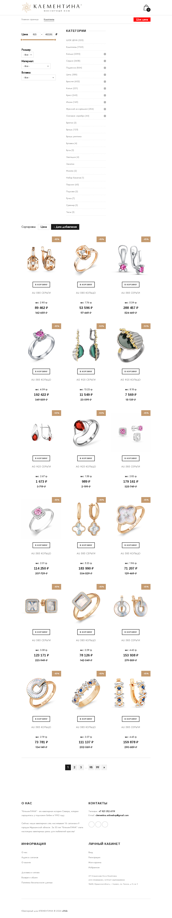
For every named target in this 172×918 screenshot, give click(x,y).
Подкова (70, 191)
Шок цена (142, 19)
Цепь (68, 74)
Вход (91, 852)
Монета (69, 170)
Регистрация (94, 857)
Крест (69, 95)
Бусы (68, 150)
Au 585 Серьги (41, 292)
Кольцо (69, 54)
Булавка (70, 143)
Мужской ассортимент (77, 109)
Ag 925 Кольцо (131, 379)
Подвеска (71, 67)
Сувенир (70, 205)
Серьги (69, 60)
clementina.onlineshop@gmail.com (112, 815)
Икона (69, 102)
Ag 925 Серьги (86, 379)
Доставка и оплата (30, 872)
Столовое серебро (75, 115)
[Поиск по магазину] (130, 7)
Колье (69, 88)
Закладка (71, 157)
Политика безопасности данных (37, 882)
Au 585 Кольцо (86, 292)
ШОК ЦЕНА (72, 40)
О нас (24, 852)
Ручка (69, 198)
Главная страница (30, 19)
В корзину (41, 285)
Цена (43, 227)
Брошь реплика (73, 136)
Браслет (70, 81)
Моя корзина (95, 862)
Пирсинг (70, 184)
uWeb (65, 910)
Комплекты (71, 47)
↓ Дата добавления (65, 227)
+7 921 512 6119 (107, 811)
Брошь (69, 129)
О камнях (26, 862)
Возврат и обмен (30, 877)
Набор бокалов (73, 177)
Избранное (94, 867)
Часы (68, 212)
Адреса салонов (30, 857)
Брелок (69, 122)
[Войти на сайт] (134, 7)
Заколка (70, 164)
